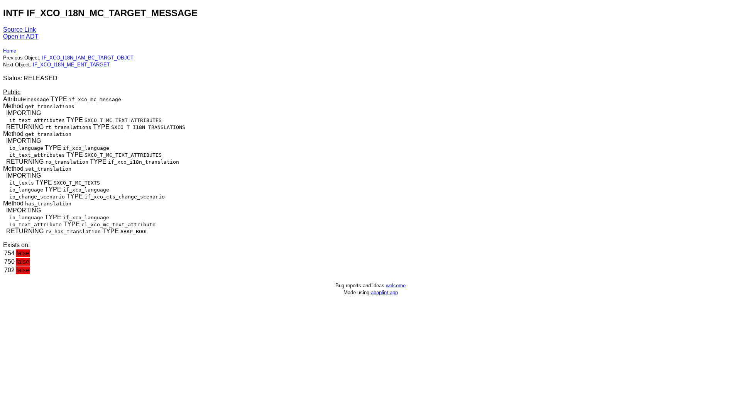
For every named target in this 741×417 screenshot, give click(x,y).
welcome (396, 285)
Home (9, 51)
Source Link (19, 29)
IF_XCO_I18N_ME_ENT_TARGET (71, 65)
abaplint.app (384, 292)
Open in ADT (21, 36)
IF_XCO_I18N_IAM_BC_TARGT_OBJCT (88, 58)
